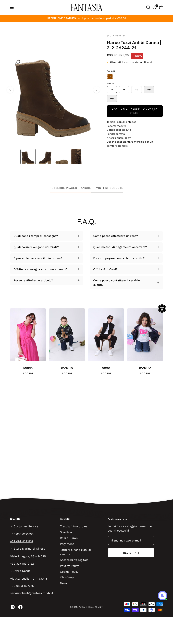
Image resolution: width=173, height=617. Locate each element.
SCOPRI (28, 373)
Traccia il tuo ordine (74, 526)
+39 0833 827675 (22, 585)
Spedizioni (67, 532)
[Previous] (10, 89)
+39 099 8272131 (21, 541)
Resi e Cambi (69, 538)
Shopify (99, 607)
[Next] (96, 89)
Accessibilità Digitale (74, 560)
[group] (86, 342)
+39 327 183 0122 (22, 563)
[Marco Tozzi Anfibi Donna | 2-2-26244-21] (28, 156)
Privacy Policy (69, 565)
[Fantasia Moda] (86, 7)
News (64, 583)
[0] (154, 7)
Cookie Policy (69, 571)
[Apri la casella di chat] (162, 595)
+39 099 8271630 (21, 534)
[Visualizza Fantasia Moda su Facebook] (20, 607)
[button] (147, 7)
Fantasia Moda (86, 607)
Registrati (131, 552)
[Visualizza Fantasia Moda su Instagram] (12, 607)
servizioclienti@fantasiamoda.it (31, 593)
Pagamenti (67, 543)
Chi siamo (67, 577)
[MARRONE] (110, 76)
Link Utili (65, 519)
